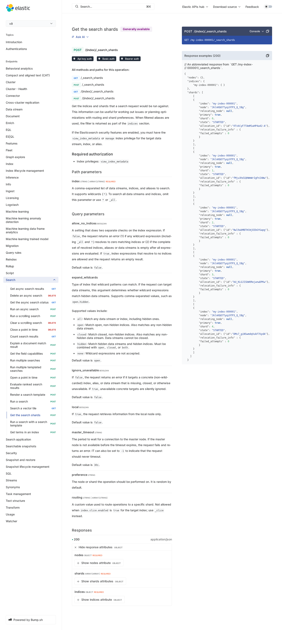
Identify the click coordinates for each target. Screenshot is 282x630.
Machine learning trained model (27, 239)
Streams (11, 480)
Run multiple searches (33, 360)
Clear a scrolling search (33, 322)
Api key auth (84, 58)
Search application (18, 439)
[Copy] (267, 31)
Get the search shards (33, 415)
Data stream (14, 109)
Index (9, 164)
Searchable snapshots (21, 446)
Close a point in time (33, 329)
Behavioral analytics (19, 68)
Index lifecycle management (25, 170)
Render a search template (33, 394)
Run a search (33, 401)
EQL (8, 129)
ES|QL (10, 136)
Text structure (15, 500)
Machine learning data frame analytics (25, 230)
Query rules (13, 252)
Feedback (252, 6)
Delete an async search (33, 295)
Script (10, 273)
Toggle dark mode (268, 6)
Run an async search (33, 309)
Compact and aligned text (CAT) (28, 75)
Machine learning (17, 211)
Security (11, 453)
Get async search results (33, 288)
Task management (18, 494)
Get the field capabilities (33, 353)
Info (8, 184)
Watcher (11, 521)
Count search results (33, 336)
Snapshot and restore (20, 460)
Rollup (10, 266)
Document (13, 116)
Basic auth (108, 58)
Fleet (9, 150)
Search (10, 280)
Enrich (10, 123)
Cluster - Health (16, 89)
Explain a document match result (33, 344)
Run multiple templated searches (33, 368)
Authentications (16, 48)
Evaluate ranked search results (33, 386)
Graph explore (15, 157)
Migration (12, 246)
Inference (12, 177)
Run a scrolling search (33, 316)
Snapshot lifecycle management (27, 466)
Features (12, 143)
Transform (13, 507)
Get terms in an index (33, 432)
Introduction (14, 42)
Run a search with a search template (33, 423)
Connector (13, 95)
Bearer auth (131, 58)
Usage (10, 514)
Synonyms (13, 487)
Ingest (10, 191)
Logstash (12, 204)
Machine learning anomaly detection (23, 220)
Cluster (10, 82)
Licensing (12, 198)
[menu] (31, 23)
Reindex (11, 259)
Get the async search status (33, 302)
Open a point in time (33, 377)
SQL (9, 473)
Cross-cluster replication (22, 102)
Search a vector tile (33, 408)
